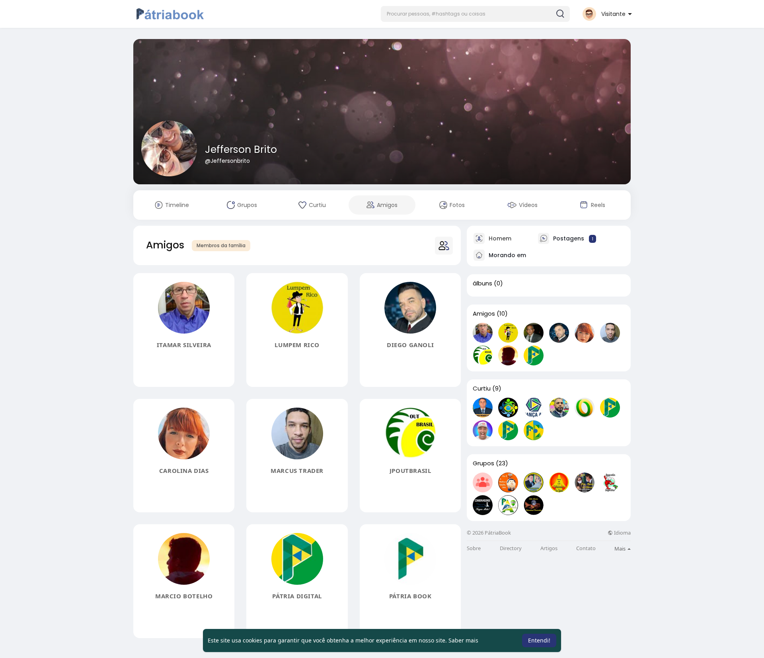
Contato (586, 548)
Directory (511, 548)
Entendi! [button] (539, 640)
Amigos (484, 313)
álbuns (482, 283)
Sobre (474, 548)
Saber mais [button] (463, 640)
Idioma (622, 532)
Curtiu (482, 388)
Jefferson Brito (241, 149)
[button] (475, 14)
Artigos (548, 548)
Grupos (483, 463)
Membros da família (221, 245)
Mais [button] (620, 548)
